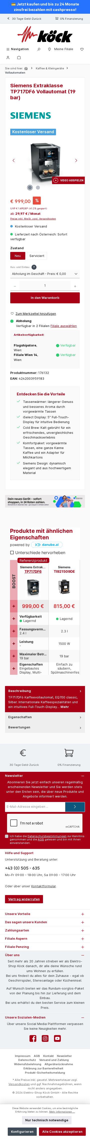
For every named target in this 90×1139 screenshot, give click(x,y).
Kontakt (48, 1056)
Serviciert (37, 256)
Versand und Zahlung (54, 1060)
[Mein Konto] (8, 57)
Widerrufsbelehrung (27, 1064)
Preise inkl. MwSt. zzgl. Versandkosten (33, 218)
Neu (18, 256)
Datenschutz (27, 1060)
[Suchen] (38, 49)
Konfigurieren (22, 1132)
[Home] (26, 68)
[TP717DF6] (45, 165)
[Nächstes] (76, 161)
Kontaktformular (43, 886)
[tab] (45, 699)
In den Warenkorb (45, 298)
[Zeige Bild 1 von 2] (30, 188)
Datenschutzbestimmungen (47, 836)
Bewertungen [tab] (19, 727)
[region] (45, 161)
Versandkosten (19, 1084)
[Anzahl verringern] (15, 286)
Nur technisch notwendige (46, 1120)
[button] (68, 180)
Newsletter (64, 1056)
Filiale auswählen (63, 326)
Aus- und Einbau (22, 267)
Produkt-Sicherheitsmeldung (45, 1072)
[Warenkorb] (19, 57)
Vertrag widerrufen (24, 899)
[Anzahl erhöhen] (75, 286)
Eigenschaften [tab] (20, 717)
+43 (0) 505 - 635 (22, 868)
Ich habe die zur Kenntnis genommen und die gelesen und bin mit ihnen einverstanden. (47, 839)
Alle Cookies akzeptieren (62, 1132)
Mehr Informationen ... (62, 1111)
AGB (41, 839)
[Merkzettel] (82, 49)
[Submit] (75, 807)
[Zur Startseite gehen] (45, 34)
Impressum (22, 1056)
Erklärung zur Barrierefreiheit (43, 1068)
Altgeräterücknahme (58, 1064)
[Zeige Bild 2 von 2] (38, 188)
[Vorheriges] (14, 161)
